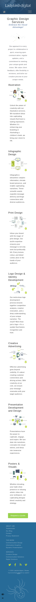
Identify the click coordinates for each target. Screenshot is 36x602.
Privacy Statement (12, 536)
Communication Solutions (15, 557)
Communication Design (14, 542)
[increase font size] (3, 594)
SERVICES (10, 552)
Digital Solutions (12, 559)
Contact (9, 533)
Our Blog (9, 531)
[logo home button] (18, 5)
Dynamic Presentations (14, 547)
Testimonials (10, 528)
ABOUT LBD (10, 526)
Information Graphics (13, 545)
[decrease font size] (3, 598)
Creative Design (11, 554)
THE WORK (10, 540)
